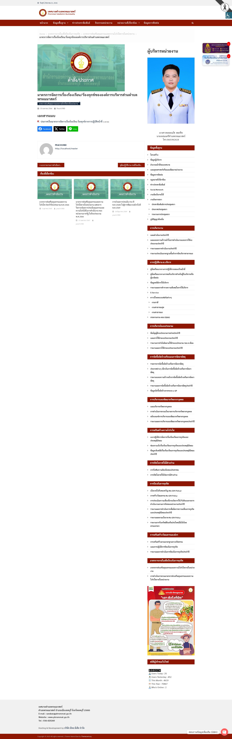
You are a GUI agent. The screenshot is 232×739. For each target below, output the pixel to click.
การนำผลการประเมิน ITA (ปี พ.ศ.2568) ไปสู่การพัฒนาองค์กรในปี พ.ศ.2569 (126, 205)
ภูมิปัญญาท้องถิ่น (157, 219)
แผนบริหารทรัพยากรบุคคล (161, 406)
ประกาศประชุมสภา (159, 209)
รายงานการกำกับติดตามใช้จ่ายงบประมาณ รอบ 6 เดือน (171, 343)
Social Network (156, 189)
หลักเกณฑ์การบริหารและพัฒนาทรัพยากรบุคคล (169, 416)
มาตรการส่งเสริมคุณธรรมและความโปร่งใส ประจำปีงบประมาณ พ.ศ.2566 (54, 203)
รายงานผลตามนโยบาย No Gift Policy (165, 517)
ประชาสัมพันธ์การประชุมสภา (163, 204)
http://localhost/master (66, 148)
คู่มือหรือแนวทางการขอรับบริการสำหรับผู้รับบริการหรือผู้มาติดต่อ (171, 276)
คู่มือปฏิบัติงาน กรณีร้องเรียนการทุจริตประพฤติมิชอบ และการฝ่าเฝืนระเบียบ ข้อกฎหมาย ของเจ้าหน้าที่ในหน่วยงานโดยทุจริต (132, 165)
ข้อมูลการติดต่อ (151, 23)
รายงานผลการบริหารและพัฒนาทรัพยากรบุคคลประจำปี (172, 421)
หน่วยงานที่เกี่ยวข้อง (127, 23)
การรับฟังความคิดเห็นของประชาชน (164, 470)
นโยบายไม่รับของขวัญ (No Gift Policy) (165, 490)
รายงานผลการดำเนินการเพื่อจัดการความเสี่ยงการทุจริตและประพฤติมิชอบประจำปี (172, 511)
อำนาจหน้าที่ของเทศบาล (160, 165)
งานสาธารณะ (157, 312)
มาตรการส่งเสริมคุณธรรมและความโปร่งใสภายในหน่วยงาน (58, 104)
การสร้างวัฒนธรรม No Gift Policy (163, 495)
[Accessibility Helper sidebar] (229, 15)
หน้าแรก (44, 23)
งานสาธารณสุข (158, 307)
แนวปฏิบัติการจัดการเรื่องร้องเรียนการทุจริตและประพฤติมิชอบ (169, 439)
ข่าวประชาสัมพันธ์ (81, 23)
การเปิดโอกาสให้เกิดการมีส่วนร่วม (163, 475)
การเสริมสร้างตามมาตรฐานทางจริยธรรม (166, 542)
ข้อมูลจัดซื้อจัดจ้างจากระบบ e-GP (163, 390)
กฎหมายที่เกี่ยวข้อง (158, 179)
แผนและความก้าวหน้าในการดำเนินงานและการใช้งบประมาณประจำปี (171, 242)
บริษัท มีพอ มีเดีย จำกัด (74, 728)
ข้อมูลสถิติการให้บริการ (159, 282)
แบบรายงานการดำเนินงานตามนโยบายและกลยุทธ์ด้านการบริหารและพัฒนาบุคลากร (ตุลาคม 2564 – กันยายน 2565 (52, 165)
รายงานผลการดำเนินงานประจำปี (163, 248)
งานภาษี (155, 302)
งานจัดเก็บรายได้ (157, 194)
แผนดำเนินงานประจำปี (159, 235)
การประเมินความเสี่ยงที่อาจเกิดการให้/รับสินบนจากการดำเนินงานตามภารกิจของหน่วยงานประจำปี (172, 502)
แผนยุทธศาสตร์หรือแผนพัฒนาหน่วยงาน (166, 169)
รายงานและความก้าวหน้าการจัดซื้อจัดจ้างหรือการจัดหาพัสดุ (172, 379)
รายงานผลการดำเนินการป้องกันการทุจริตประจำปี (169, 552)
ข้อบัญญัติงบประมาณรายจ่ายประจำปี (165, 333)
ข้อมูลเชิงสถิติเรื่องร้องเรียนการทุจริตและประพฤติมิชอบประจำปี (172, 452)
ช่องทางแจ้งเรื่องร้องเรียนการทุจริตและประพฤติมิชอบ (171, 445)
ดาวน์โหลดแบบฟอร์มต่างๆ (161, 297)
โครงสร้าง (154, 155)
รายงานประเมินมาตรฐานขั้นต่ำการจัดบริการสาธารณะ (171, 253)
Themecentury (86, 736)
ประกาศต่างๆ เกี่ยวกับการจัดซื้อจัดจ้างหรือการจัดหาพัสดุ (170, 370)
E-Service (154, 292)
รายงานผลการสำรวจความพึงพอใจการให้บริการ (169, 287)
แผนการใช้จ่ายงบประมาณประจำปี (164, 338)
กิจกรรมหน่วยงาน (104, 23)
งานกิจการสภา (156, 199)
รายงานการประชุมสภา (161, 214)
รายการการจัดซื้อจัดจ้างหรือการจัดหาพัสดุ (167, 364)
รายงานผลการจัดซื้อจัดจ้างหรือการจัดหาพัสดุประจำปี (171, 385)
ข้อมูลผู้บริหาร (156, 160)
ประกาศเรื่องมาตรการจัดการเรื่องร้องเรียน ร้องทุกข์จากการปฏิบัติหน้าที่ (71, 121)
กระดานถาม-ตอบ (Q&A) (160, 317)
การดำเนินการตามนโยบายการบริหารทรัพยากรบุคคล (171, 411)
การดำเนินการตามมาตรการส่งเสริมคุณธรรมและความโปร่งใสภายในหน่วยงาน (171, 578)
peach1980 (61, 108)
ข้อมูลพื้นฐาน (59, 23)
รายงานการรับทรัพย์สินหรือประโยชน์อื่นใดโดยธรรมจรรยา (168, 524)
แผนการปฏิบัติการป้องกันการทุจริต (164, 547)
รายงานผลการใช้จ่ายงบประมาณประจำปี (166, 348)
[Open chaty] (224, 732)
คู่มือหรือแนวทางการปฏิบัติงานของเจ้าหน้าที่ (167, 269)
